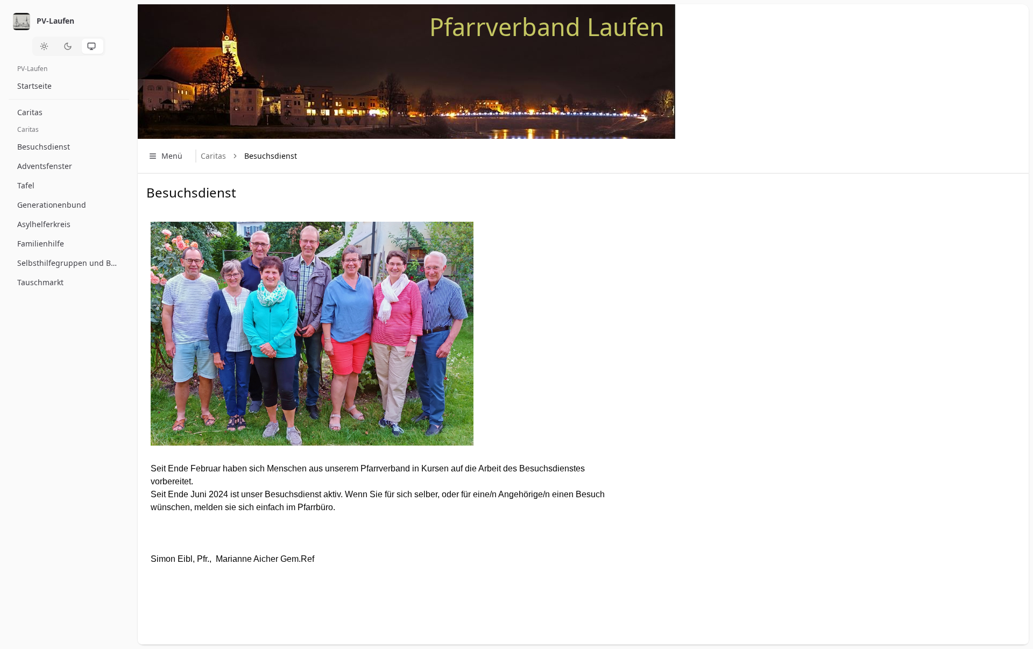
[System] (92, 46)
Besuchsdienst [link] (270, 156)
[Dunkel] (69, 46)
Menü (171, 156)
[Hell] (45, 46)
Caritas (213, 156)
